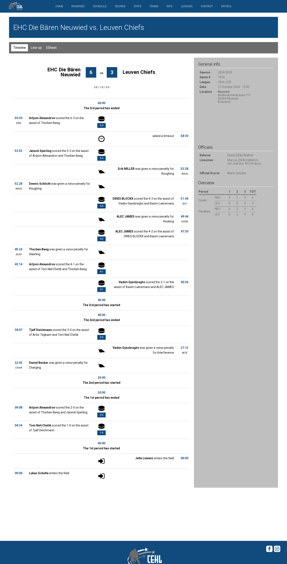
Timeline (19, 48)
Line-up (36, 48)
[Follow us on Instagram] (277, 551)
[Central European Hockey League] (15, 7)
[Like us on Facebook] (269, 551)
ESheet (51, 48)
